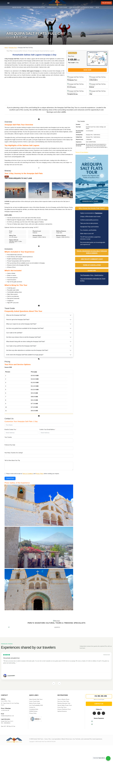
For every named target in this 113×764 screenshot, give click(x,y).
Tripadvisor (106, 654)
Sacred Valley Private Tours (64, 705)
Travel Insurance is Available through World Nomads (92, 252)
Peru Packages (74, 7)
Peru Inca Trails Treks (63, 701)
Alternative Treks (87, 7)
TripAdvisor (98, 213)
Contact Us (32, 707)
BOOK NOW (87, 70)
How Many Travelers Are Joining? (14, 452)
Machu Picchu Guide (34, 703)
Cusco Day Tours (61, 707)
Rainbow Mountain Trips (63, 703)
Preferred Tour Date (10, 445)
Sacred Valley (52, 7)
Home (6, 47)
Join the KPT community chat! (92, 259)
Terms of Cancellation (81, 152)
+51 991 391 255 (100, 696)
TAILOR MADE (106, 3)
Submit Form (10, 478)
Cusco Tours (63, 7)
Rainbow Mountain (39, 7)
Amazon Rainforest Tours (64, 709)
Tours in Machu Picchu (63, 699)
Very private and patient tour (11, 658)
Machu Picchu (16, 7)
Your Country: (8, 437)
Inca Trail (27, 7)
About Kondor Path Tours (35, 699)
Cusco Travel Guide (34, 701)
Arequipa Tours (13, 47)
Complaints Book (33, 709)
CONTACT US (98, 703)
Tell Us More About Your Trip (12, 460)
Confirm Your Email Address (47, 429)
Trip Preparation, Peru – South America (91, 275)
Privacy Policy (32, 713)
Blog (97, 7)
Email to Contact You (10, 429)
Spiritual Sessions (62, 711)
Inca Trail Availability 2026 (36, 705)
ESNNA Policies (33, 711)
